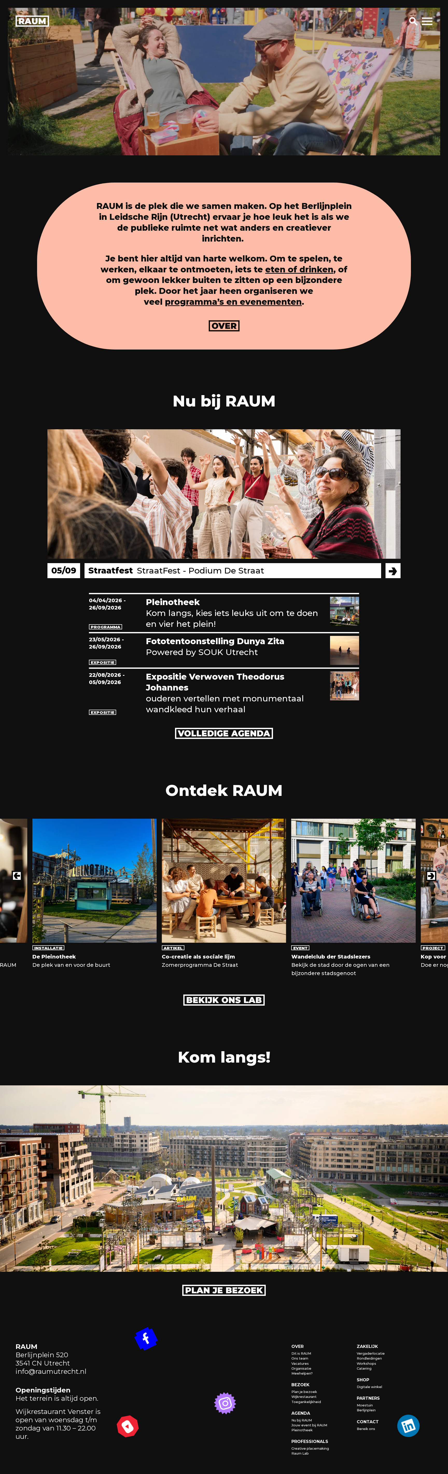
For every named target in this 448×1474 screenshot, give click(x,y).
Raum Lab (300, 1453)
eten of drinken (299, 269)
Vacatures (300, 1364)
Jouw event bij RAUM (309, 1425)
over (224, 326)
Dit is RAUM (301, 1353)
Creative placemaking (310, 1448)
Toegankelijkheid (306, 1402)
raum (32, 21)
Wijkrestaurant (304, 1397)
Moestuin (365, 1405)
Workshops (366, 1364)
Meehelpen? (302, 1373)
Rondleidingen (369, 1358)
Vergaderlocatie (371, 1353)
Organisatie (301, 1368)
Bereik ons (366, 1429)
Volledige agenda (224, 733)
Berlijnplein (366, 1410)
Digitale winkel (369, 1387)
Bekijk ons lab (224, 1000)
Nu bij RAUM (301, 1420)
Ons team (299, 1358)
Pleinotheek (302, 1430)
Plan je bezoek (224, 1290)
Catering (364, 1368)
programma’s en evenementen (233, 302)
